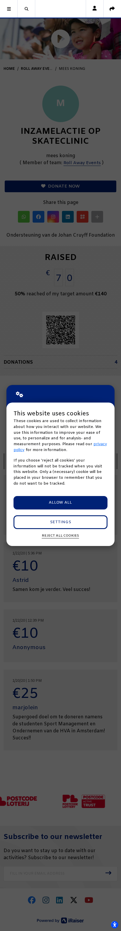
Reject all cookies (60, 535)
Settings (60, 522)
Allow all (60, 502)
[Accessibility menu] (114, 924)
